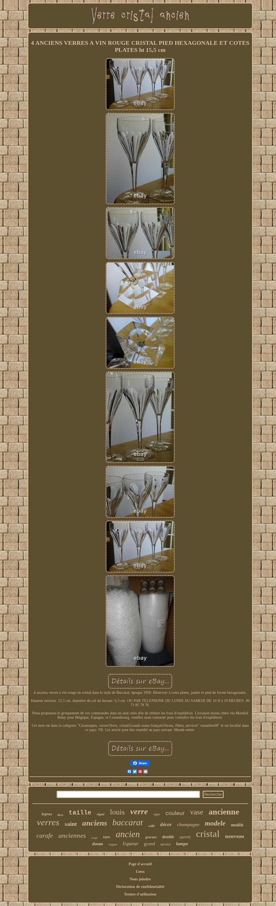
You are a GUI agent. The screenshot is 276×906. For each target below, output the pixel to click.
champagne (188, 824)
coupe (94, 837)
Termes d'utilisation (140, 894)
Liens (140, 872)
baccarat (127, 822)
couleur (175, 813)
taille (80, 812)
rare (106, 837)
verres (48, 822)
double (168, 836)
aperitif (185, 837)
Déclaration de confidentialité (140, 887)
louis (117, 812)
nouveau (234, 836)
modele (215, 823)
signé (101, 814)
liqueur (131, 843)
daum (97, 843)
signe (156, 814)
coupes (112, 844)
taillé (151, 825)
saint (71, 823)
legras (47, 814)
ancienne (224, 811)
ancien (128, 834)
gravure (151, 837)
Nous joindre (140, 879)
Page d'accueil (140, 864)
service (165, 844)
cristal (208, 834)
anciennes (72, 835)
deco (60, 814)
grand (149, 843)
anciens (94, 823)
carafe (44, 835)
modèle (237, 825)
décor (166, 824)
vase (196, 812)
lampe (182, 843)
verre (139, 811)
